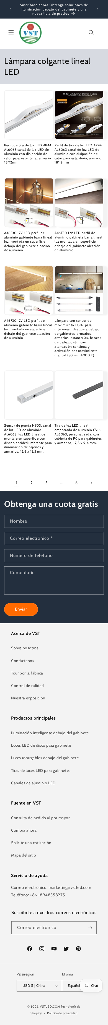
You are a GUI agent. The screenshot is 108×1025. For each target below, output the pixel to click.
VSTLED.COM (50, 1006)
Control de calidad (27, 685)
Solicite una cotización (31, 842)
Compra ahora (24, 830)
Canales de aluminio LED (33, 782)
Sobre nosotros (24, 647)
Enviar (21, 609)
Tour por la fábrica (27, 673)
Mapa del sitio (23, 855)
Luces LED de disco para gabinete (41, 745)
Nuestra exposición (28, 698)
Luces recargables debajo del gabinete (45, 757)
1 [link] (16, 482)
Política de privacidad (62, 1013)
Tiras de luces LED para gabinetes (41, 770)
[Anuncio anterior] (10, 9)
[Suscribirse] (90, 927)
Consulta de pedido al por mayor (40, 817)
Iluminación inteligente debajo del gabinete (50, 732)
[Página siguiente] (91, 483)
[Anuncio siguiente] (98, 9)
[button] (11, 33)
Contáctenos (22, 660)
